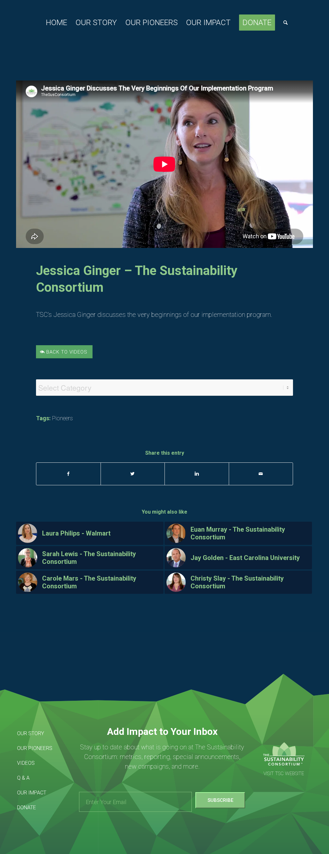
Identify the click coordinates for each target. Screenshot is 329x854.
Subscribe (220, 800)
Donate (26, 807)
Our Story (30, 733)
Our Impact (31, 793)
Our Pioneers (34, 748)
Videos (26, 763)
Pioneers (62, 418)
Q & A (23, 778)
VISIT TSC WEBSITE (283, 773)
